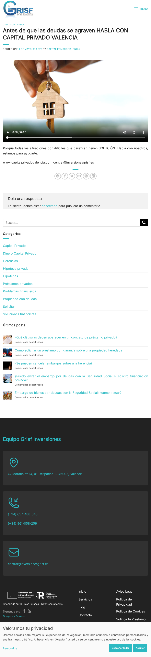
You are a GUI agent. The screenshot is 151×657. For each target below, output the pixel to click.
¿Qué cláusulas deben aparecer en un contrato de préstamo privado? (66, 337)
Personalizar (10, 648)
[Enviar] (144, 222)
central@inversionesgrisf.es (28, 564)
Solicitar (9, 307)
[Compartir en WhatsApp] (57, 176)
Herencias (10, 261)
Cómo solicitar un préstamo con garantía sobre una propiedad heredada (68, 350)
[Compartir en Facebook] (65, 176)
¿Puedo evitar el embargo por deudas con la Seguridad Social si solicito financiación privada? (81, 378)
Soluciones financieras (19, 314)
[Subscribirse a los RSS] (29, 611)
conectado (49, 206)
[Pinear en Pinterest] (86, 176)
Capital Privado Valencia (63, 49)
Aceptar (140, 648)
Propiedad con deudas (20, 299)
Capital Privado (13, 24)
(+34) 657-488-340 (23, 514)
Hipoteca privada (16, 268)
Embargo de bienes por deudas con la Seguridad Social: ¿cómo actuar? (68, 393)
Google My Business (14, 616)
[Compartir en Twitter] (72, 176)
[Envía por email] (79, 176)
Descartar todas (120, 648)
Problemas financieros (19, 291)
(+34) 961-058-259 (22, 523)
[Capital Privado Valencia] (21, 9)
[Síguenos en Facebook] (24, 611)
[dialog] (75, 639)
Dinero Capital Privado (20, 253)
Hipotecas (10, 276)
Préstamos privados (17, 284)
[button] (141, 9)
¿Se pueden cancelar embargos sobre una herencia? (53, 363)
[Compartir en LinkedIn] (93, 176)
